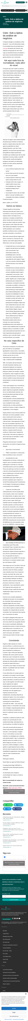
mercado (5, 48)
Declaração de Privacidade (18, 1019)
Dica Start (5, 930)
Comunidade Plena (7, 956)
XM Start (4, 962)
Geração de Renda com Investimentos (11, 975)
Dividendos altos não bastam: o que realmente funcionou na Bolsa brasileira (14, 840)
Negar (14, 1012)
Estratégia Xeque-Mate (8, 936)
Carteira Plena (6, 933)
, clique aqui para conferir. (15, 787)
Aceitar (14, 1008)
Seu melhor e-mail (6, 893)
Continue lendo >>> (7, 819)
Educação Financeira (20, 10)
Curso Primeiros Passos (7, 969)
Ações (4, 16)
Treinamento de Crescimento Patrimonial (11, 981)
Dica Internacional (6, 939)
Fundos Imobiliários (7, 947)
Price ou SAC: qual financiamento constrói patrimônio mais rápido (13, 835)
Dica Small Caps (6, 942)
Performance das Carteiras (7, 10)
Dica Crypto (5, 953)
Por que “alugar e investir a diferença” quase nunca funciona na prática (13, 823)
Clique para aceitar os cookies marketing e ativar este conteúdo (14, 791)
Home (4, 990)
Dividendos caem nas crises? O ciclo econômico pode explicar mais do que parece (13, 829)
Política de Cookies (8, 1019)
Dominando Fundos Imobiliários (9, 972)
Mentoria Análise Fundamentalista (10, 978)
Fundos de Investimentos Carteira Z (10, 945)
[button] (26, 994)
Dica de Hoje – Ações (7, 950)
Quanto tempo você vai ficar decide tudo (12, 845)
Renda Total (5, 959)
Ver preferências (14, 1016)
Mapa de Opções (6, 983)
